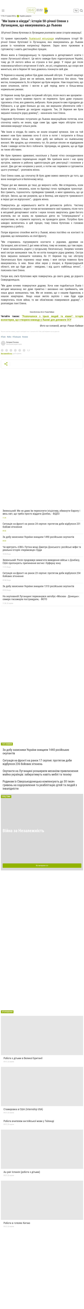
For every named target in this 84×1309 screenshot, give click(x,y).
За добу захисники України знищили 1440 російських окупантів (36, 751)
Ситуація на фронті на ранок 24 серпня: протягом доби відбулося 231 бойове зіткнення (41, 525)
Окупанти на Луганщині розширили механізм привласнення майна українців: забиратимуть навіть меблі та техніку (40, 772)
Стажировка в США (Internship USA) (23, 1109)
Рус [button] (76, 11)
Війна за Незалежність (23, 830)
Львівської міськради (41, 38)
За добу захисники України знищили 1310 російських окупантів (38, 586)
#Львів (3, 337)
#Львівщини (17, 337)
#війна (9, 337)
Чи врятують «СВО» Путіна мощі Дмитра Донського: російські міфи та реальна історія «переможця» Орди (42, 548)
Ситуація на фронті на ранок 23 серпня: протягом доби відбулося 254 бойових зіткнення (41, 575)
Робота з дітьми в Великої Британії (23, 1058)
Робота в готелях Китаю (17, 1223)
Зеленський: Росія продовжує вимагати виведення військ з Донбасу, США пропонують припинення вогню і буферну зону (41, 562)
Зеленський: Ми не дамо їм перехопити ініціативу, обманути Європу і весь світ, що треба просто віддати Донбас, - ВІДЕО (41, 512)
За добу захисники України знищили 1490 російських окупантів (38, 536)
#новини (25, 337)
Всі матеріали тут (42, 865)
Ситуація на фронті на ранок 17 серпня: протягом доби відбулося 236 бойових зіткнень (37, 762)
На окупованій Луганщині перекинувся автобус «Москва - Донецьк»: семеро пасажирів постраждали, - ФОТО (41, 598)
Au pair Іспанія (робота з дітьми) (22, 1172)
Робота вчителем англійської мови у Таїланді (29, 1121)
